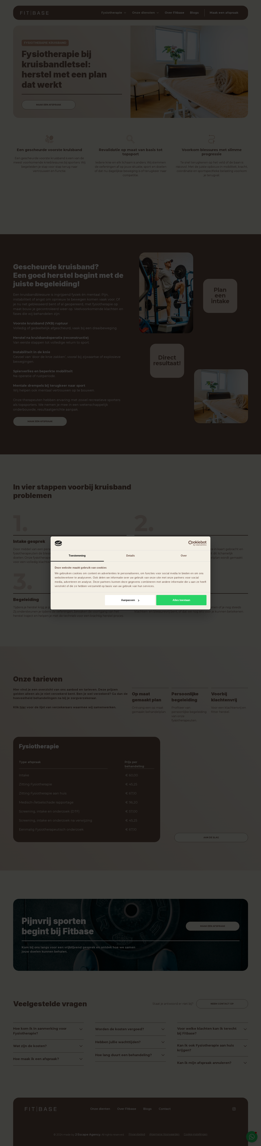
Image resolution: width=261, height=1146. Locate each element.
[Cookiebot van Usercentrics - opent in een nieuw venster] (190, 543)
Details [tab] (130, 555)
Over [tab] (184, 555)
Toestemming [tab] (77, 555)
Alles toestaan (181, 600)
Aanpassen (128, 600)
